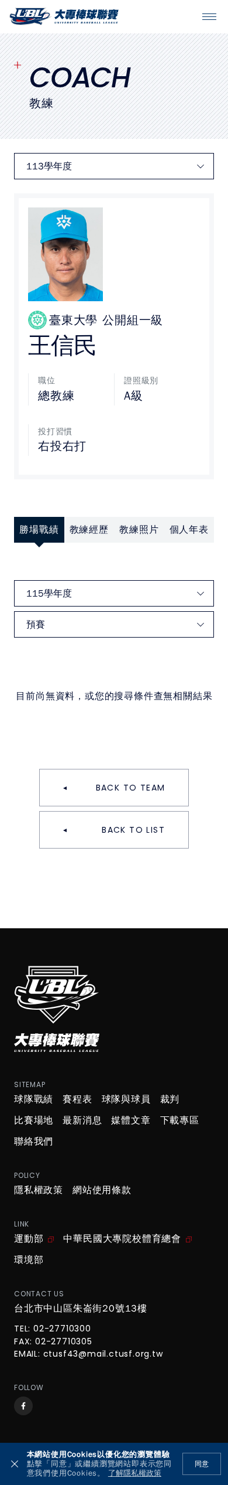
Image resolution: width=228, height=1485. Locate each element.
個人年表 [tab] (189, 530)
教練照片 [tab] (138, 530)
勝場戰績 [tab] (38, 530)
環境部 (28, 1260)
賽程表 (77, 1099)
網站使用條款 (102, 1190)
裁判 (170, 1099)
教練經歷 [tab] (89, 530)
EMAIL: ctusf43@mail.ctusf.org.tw (88, 1354)
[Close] (14, 1464)
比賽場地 (33, 1120)
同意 (202, 1464)
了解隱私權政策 (134, 1473)
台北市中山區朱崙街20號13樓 (80, 1308)
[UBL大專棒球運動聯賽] (64, 16)
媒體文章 (130, 1120)
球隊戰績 (33, 1099)
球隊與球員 (126, 1099)
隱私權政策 (38, 1190)
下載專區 (179, 1120)
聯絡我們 (33, 1141)
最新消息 (82, 1120)
